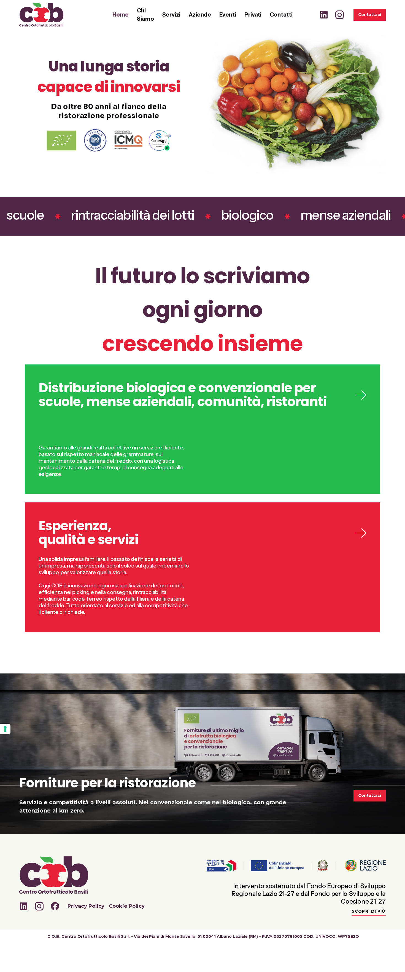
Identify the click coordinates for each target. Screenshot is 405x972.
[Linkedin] (324, 14)
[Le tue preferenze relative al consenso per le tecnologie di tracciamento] (5, 729)
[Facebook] (55, 906)
